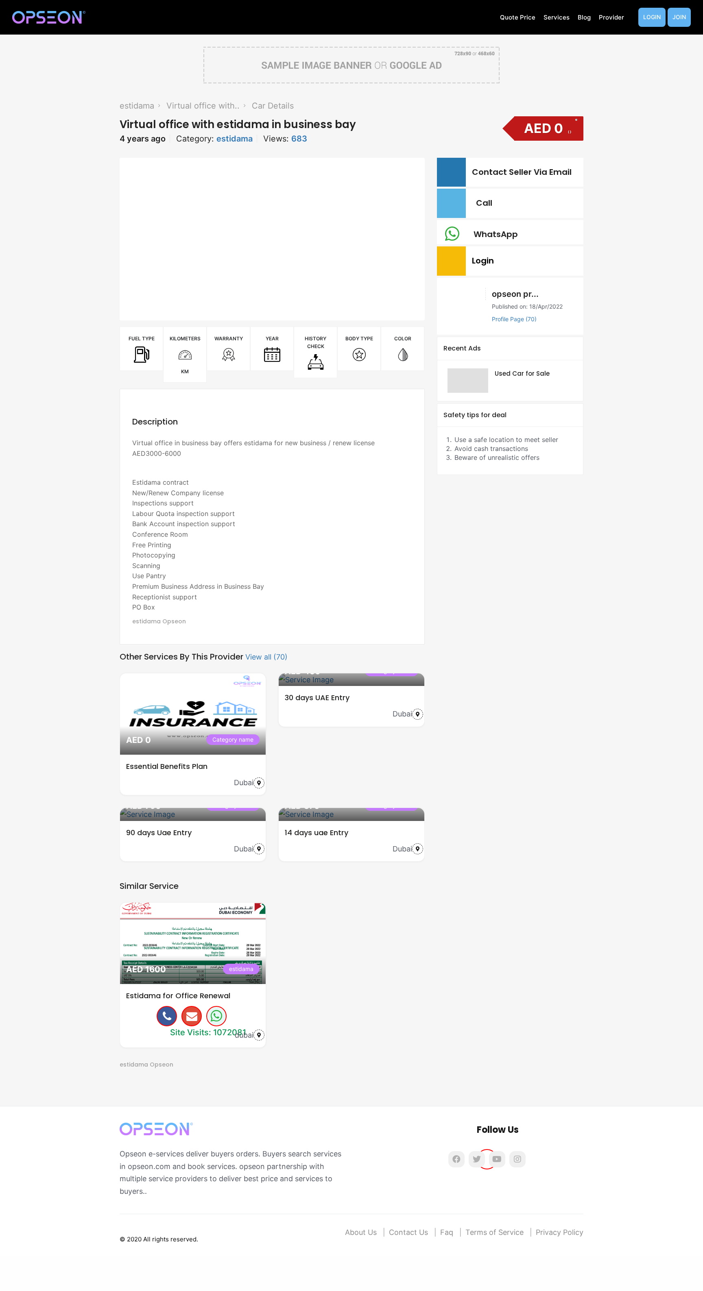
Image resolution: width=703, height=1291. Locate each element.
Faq (446, 1232)
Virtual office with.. (203, 106)
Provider (611, 17)
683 (299, 139)
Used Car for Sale (522, 373)
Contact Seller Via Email (524, 172)
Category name (232, 739)
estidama (137, 106)
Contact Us (408, 1232)
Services (557, 17)
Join (679, 16)
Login (652, 16)
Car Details (273, 106)
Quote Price (517, 17)
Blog (584, 17)
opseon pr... (515, 294)
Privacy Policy (559, 1232)
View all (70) (266, 657)
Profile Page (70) (514, 319)
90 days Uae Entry (159, 832)
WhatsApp (498, 234)
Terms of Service (494, 1232)
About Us (361, 1232)
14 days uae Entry (316, 832)
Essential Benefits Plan (166, 766)
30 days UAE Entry (317, 697)
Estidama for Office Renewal (178, 996)
